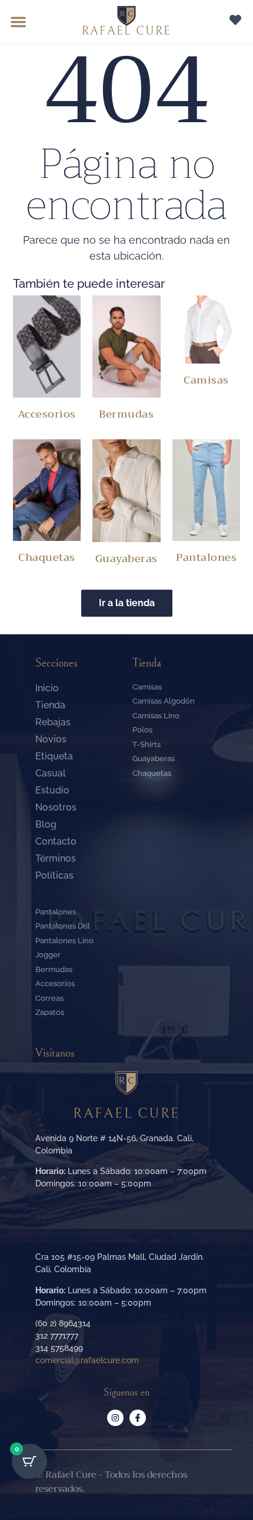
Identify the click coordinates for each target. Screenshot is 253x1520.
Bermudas (126, 414)
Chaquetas (46, 557)
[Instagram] (115, 1418)
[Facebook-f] (137, 1418)
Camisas (206, 380)
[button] (18, 21)
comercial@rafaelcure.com (87, 1360)
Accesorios (47, 414)
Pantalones (206, 557)
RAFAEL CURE (126, 31)
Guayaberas (126, 558)
